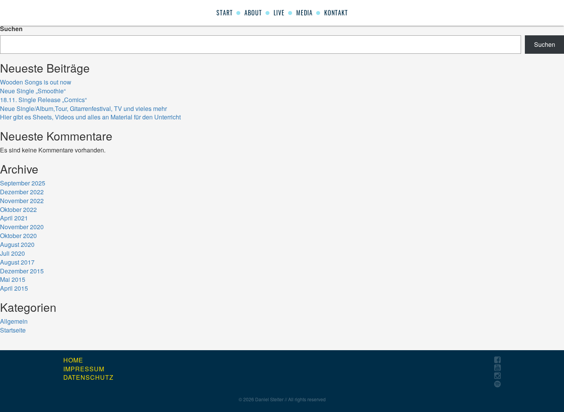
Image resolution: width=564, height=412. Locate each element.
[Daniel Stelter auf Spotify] (497, 384)
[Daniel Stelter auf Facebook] (497, 360)
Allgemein (14, 321)
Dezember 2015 (22, 270)
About (253, 12)
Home (73, 360)
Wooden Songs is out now (35, 82)
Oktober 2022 (18, 209)
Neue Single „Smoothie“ (33, 90)
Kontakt (336, 12)
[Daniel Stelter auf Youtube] (497, 368)
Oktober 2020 (18, 235)
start (224, 12)
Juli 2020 (12, 253)
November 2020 (22, 226)
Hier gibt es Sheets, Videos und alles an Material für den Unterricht (90, 117)
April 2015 (14, 288)
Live (279, 12)
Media (304, 12)
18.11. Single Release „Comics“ (43, 99)
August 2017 (17, 262)
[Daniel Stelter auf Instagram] (497, 376)
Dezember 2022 (22, 191)
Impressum (83, 369)
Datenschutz (88, 377)
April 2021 (14, 217)
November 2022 (22, 200)
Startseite (13, 330)
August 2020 (17, 244)
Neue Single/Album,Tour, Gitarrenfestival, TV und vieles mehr (83, 108)
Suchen (11, 29)
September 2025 (22, 183)
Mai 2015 (12, 279)
